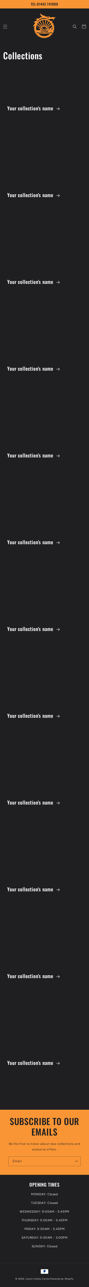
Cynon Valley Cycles (37, 1278)
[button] (5, 26)
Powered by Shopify (62, 1278)
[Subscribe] (76, 1161)
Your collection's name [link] (31, 108)
